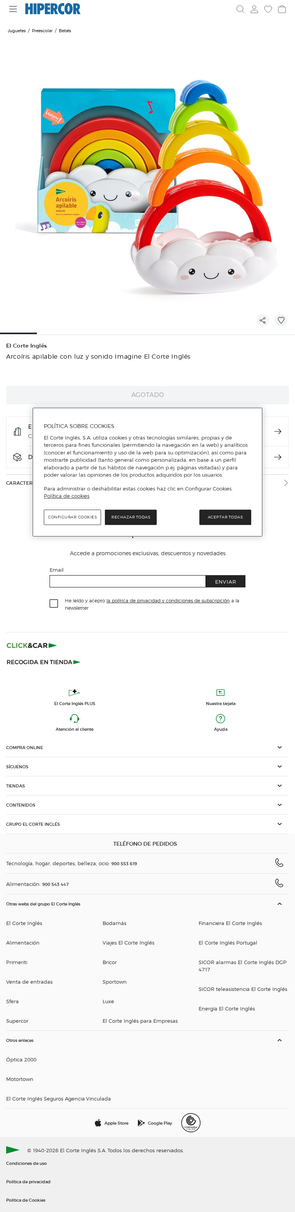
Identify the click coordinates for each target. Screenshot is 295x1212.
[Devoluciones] (277, 457)
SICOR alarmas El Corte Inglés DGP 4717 (243, 965)
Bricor (110, 962)
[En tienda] (277, 431)
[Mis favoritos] (268, 9)
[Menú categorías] (13, 9)
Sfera (12, 1001)
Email (57, 569)
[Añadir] (281, 320)
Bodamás (114, 923)
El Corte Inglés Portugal (228, 942)
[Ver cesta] (282, 9)
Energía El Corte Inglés (227, 1008)
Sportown (115, 981)
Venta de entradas (29, 981)
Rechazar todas (130, 517)
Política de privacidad (28, 1181)
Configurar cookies (72, 517)
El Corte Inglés (26, 346)
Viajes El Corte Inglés (128, 942)
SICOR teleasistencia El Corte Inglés (243, 988)
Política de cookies (66, 496)
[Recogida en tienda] (43, 661)
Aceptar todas (225, 517)
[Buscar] (240, 9)
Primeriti (16, 962)
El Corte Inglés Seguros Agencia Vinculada (58, 1098)
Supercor (17, 1020)
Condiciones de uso (26, 1163)
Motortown (19, 1078)
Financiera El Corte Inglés (230, 923)
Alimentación (23, 942)
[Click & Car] (32, 645)
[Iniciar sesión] (254, 9)
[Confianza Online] (191, 1122)
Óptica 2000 (21, 1059)
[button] (147, 747)
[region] (147, 472)
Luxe (108, 1001)
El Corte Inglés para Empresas (140, 1020)
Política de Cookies (25, 1200)
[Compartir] (263, 320)
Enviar (225, 581)
